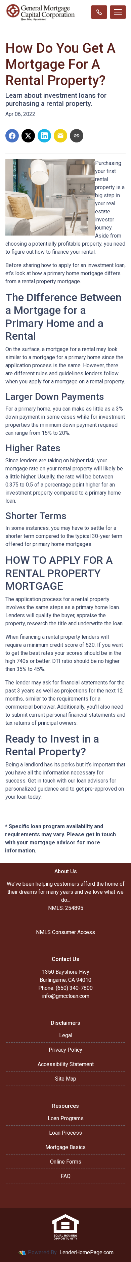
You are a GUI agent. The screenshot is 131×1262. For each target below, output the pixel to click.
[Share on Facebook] (12, 135)
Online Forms (65, 1162)
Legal (65, 1035)
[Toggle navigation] (118, 12)
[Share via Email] (60, 135)
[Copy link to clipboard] (76, 135)
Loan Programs (66, 1118)
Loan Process (65, 1133)
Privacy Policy (65, 1050)
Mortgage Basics (65, 1147)
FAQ (66, 1176)
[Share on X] (28, 135)
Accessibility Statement (66, 1064)
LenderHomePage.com (86, 1252)
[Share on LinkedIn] (44, 135)
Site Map (65, 1079)
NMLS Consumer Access (65, 932)
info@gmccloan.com (65, 996)
